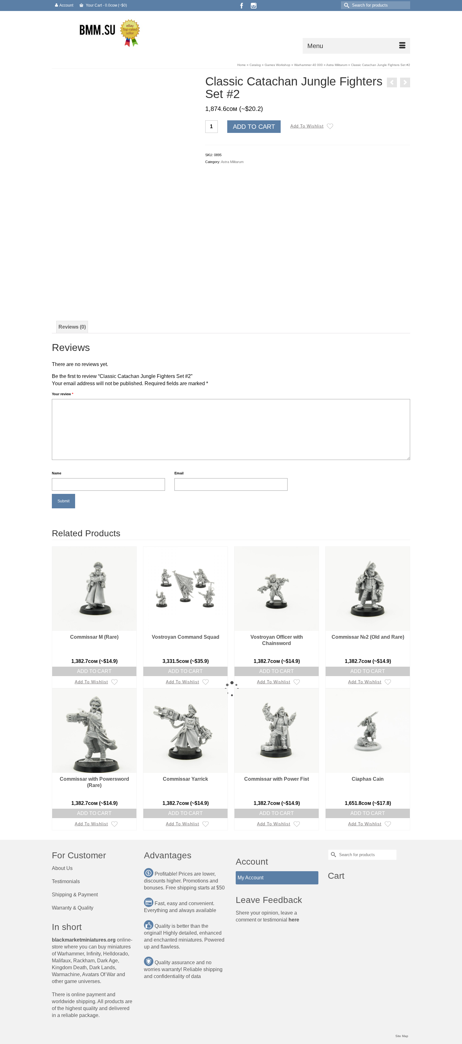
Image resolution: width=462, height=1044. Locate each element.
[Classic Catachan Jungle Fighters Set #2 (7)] (138, 235)
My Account (250, 877)
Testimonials (66, 881)
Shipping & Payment (75, 894)
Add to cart (254, 126)
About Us (62, 868)
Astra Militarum (232, 162)
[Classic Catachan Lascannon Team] (405, 82)
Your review (62, 394)
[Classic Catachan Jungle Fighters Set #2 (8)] (168, 235)
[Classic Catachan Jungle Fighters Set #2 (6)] (109, 264)
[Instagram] (254, 5)
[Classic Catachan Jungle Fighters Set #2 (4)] (168, 264)
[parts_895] (124, 293)
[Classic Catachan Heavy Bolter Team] (392, 82)
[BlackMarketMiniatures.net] (108, 32)
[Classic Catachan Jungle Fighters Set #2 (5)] (79, 264)
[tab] (72, 327)
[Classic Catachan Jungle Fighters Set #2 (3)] (138, 264)
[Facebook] (242, 5)
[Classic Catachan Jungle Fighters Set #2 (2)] (109, 235)
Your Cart (106, 5)
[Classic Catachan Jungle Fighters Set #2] (79, 235)
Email (179, 473)
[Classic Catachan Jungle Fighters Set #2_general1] (123, 146)
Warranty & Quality (72, 907)
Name (56, 473)
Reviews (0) (72, 327)
